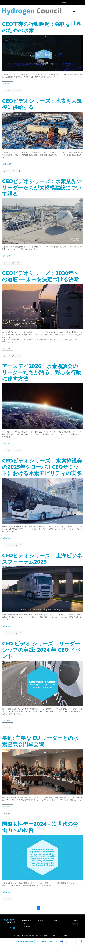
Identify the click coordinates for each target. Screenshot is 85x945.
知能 (55, 920)
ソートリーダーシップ (12, 90)
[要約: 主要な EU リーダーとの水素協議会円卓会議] (42, 772)
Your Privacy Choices (49, 941)
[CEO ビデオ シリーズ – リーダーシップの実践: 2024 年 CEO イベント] (42, 683)
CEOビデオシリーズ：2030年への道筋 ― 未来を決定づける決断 (40, 276)
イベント (7, 728)
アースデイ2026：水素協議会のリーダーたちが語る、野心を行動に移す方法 (41, 372)
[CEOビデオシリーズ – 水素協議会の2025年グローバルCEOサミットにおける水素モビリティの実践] (42, 501)
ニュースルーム (74, 920)
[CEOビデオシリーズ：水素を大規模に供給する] (42, 130)
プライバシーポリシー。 (43, 936)
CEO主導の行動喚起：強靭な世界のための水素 (41, 27)
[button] (74, 11)
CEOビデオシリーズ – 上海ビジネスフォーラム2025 (42, 558)
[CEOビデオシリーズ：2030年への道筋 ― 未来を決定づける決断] (42, 306)
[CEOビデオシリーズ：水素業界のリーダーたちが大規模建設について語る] (42, 221)
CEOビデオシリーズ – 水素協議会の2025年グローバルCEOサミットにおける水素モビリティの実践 (42, 466)
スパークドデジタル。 (64, 936)
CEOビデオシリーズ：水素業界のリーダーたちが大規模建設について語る (42, 187)
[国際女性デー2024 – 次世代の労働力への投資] (42, 857)
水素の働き (41, 920)
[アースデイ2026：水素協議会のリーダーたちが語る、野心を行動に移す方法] (42, 406)
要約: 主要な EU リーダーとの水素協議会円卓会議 (40, 741)
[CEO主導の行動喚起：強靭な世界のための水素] (42, 53)
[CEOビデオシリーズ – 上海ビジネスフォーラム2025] (42, 589)
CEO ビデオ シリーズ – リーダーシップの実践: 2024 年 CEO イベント (41, 649)
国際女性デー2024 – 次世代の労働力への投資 (40, 826)
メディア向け (74, 924)
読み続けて (7, 83)
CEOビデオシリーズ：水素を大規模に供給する (42, 103)
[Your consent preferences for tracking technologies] (81, 941)
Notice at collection (25, 941)
